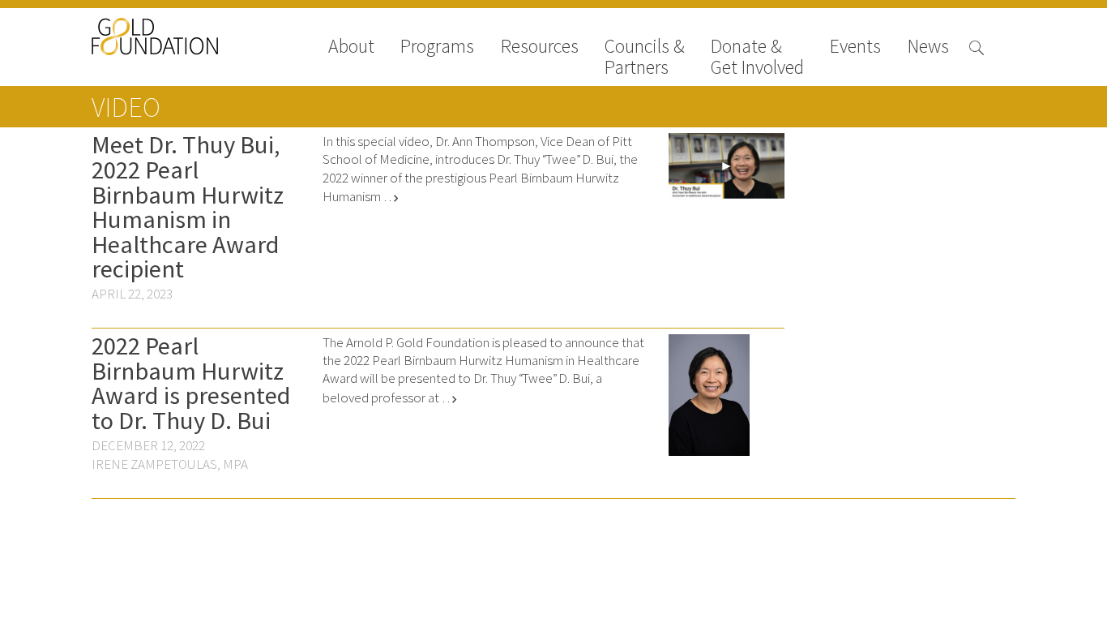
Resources (540, 47)
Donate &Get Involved (757, 57)
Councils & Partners (645, 57)
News (928, 47)
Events (855, 47)
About (351, 47)
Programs (437, 47)
